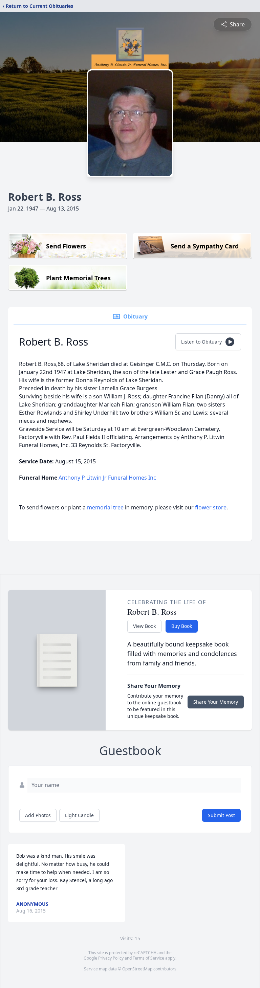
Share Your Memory (215, 702)
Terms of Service (148, 958)
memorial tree (105, 507)
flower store (210, 507)
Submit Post (221, 815)
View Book (144, 626)
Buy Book (181, 626)
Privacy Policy (111, 958)
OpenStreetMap (137, 969)
